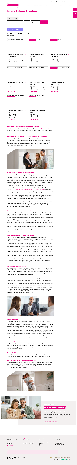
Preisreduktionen (12, 26)
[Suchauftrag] (52, 2)
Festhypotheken (19, 189)
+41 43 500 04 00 (10, 445)
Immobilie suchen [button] (26, 5)
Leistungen (57, 438)
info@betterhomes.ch (10, 446)
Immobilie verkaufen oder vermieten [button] (41, 5)
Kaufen (10, 18)
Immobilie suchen (13, 7)
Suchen (44, 22)
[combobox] (15, 22)
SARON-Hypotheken (39, 189)
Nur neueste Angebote (21, 26)
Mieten (16, 18)
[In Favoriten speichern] (25, 54)
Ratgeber (68, 5)
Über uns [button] (60, 5)
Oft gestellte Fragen (26, 438)
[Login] (56, 2)
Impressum (12, 463)
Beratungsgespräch (27, 1)
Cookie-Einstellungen (23, 463)
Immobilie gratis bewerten (37, 1)
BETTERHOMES (42, 438)
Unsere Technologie (21, 457)
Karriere (53, 5)
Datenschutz (17, 463)
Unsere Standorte (12, 452)
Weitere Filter (36, 22)
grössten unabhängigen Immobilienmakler (44, 128)
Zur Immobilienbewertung (51, 421)
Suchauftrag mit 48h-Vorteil (14, 29)
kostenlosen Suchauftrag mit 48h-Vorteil (20, 132)
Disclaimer (8, 463)
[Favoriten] (54, 2)
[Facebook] (12, 458)
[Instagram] (10, 458)
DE (68, 1)
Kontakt (59, 1)
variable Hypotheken (27, 189)
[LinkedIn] (7, 458)
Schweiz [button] (65, 1)
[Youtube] (15, 458)
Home (8, 7)
